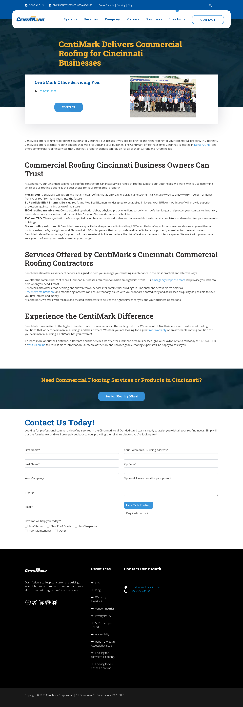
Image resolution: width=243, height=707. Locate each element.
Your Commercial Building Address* (146, 450)
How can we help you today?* (43, 521)
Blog (130, 5)
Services (91, 19)
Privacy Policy (103, 616)
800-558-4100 (140, 591)
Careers (133, 19)
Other (62, 530)
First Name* (32, 450)
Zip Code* (130, 464)
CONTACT (208, 20)
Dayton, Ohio (201, 145)
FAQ (97, 583)
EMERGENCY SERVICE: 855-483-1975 (72, 5)
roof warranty (157, 330)
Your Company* (35, 478)
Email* (29, 507)
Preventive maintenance (40, 292)
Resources (154, 19)
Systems (70, 19)
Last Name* (32, 464)
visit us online (36, 345)
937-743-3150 (48, 91)
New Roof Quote (61, 526)
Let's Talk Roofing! (138, 505)
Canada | (111, 5)
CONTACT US (36, 5)
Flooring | (122, 5)
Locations (177, 19)
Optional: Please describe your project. (147, 478)
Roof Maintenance (40, 530)
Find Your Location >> (146, 587)
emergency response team (168, 280)
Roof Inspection (88, 526)
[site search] (210, 5)
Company (112, 19)
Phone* (29, 492)
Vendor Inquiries (105, 608)
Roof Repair (36, 526)
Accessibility (102, 634)
